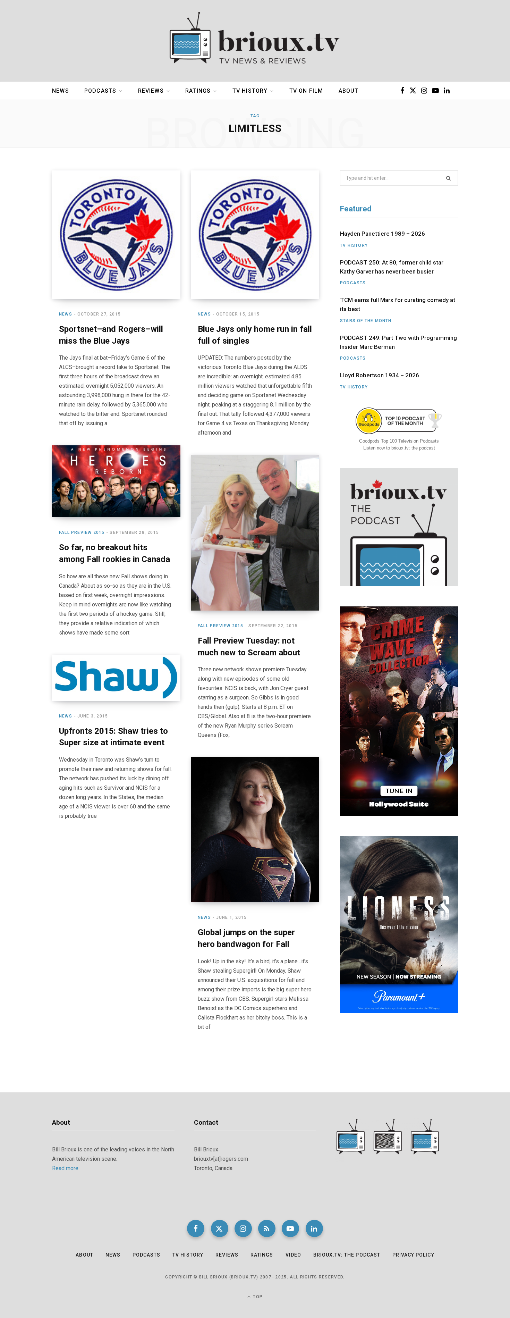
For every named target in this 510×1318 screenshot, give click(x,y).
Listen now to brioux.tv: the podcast (399, 448)
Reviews (151, 90)
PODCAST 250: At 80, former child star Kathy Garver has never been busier (391, 267)
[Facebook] (195, 1228)
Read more (65, 1168)
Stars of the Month (366, 320)
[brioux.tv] (255, 40)
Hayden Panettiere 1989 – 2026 (382, 233)
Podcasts (100, 90)
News (60, 90)
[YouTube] (290, 1228)
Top (257, 1296)
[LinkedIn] (314, 1228)
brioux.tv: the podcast (346, 1255)
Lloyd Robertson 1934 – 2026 (379, 375)
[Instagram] (243, 1228)
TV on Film (306, 90)
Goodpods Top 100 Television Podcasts (399, 441)
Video (293, 1255)
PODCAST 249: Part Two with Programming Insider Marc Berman (398, 342)
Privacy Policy (413, 1255)
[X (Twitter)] (219, 1228)
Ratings (198, 90)
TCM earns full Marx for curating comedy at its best (397, 304)
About (349, 90)
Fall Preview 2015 (81, 532)
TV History (250, 90)
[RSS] (266, 1228)
